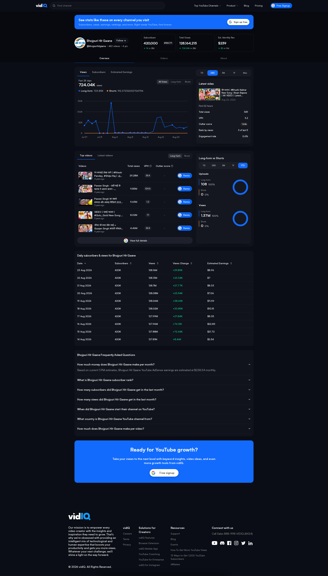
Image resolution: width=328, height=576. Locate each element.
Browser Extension (149, 543)
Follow (120, 40)
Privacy (127, 544)
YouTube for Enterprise (151, 559)
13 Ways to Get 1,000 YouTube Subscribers (188, 557)
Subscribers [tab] (98, 72)
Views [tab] (83, 72)
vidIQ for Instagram (149, 565)
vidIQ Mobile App (148, 548)
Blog (246, 5)
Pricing (259, 5)
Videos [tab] (164, 58)
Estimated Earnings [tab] (121, 72)
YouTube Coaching (149, 554)
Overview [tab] (104, 58)
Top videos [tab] (86, 155)
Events (174, 544)
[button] (207, 5)
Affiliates (175, 564)
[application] (135, 120)
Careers (127, 533)
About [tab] (223, 58)
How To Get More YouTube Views (189, 550)
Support (175, 533)
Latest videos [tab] (105, 155)
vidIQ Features (147, 537)
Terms (126, 539)
